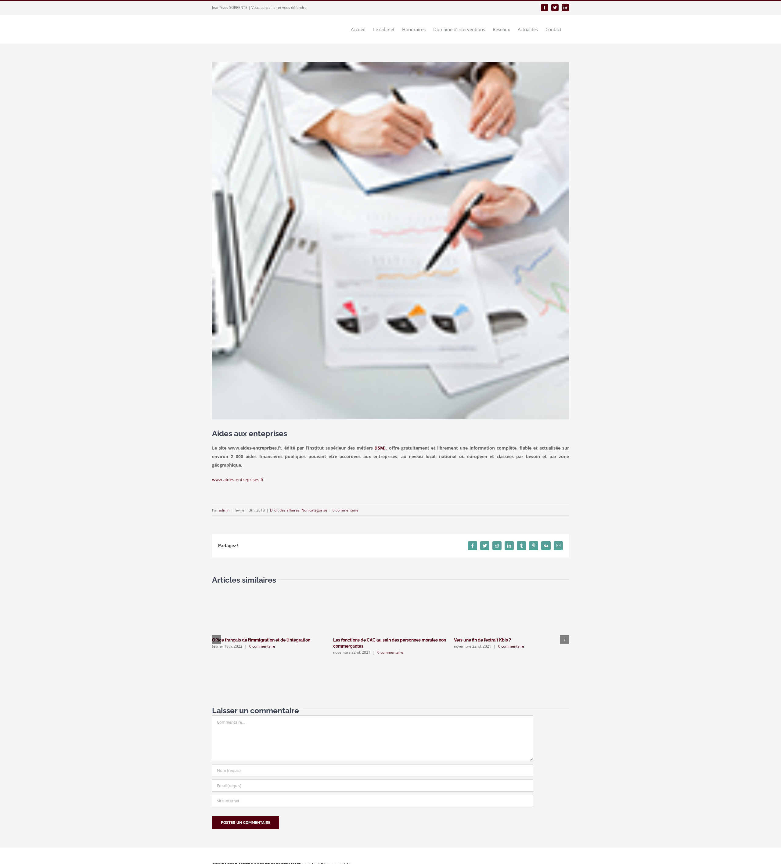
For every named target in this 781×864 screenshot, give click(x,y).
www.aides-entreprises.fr (238, 480)
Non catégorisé (314, 510)
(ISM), (381, 448)
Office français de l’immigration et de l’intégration (261, 640)
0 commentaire (345, 510)
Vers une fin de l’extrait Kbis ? (482, 640)
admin (224, 510)
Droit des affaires (285, 510)
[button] (216, 639)
